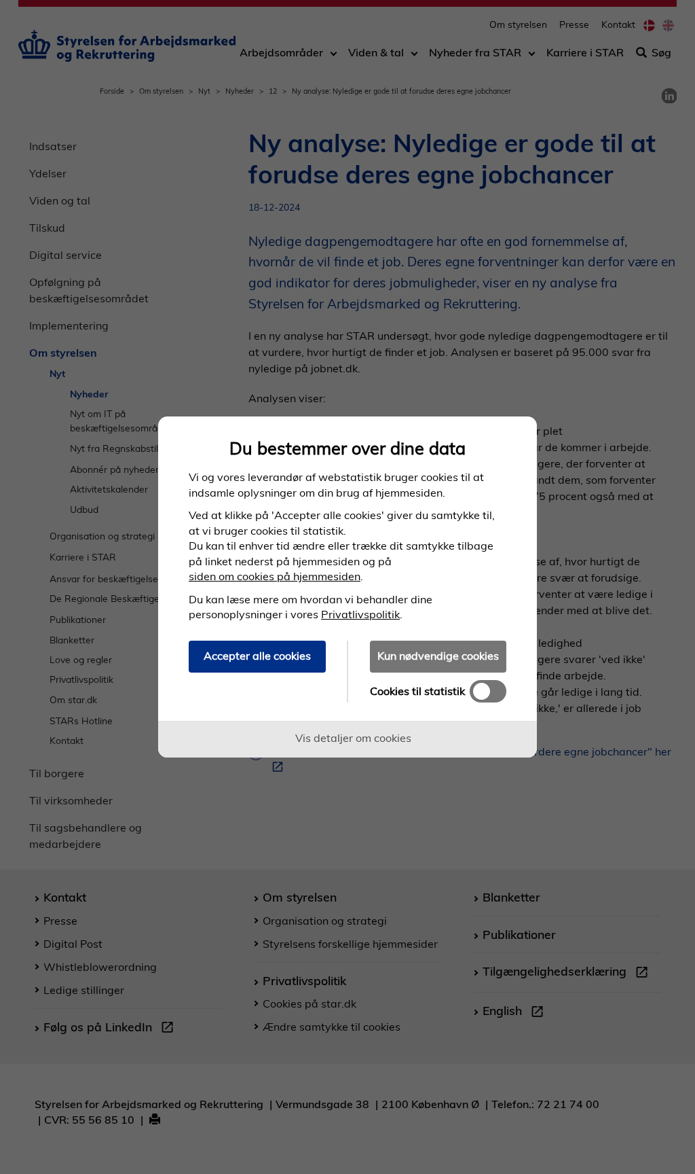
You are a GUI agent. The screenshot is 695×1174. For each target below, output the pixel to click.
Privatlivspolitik (360, 614)
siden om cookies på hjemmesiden (274, 576)
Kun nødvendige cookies (438, 655)
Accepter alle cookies (257, 655)
